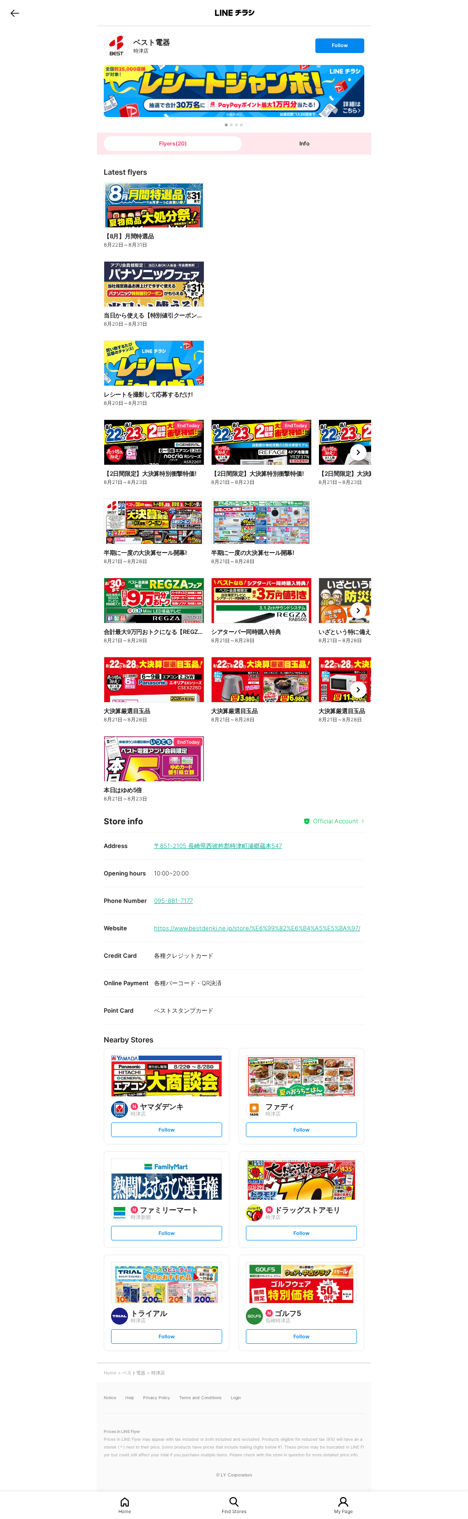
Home (124, 1511)
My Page (343, 1511)
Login (236, 1398)
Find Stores (234, 1511)
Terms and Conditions (200, 1398)
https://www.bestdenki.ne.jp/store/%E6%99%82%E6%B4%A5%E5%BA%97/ (257, 928)
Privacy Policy (156, 1398)
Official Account (335, 821)
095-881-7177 (173, 900)
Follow (339, 47)
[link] (116, 45)
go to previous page (15, 13)
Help (129, 1398)
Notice (110, 1398)
